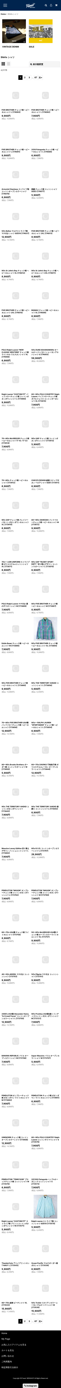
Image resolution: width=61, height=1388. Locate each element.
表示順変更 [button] (38, 64)
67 (35, 77)
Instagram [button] (31, 1385)
